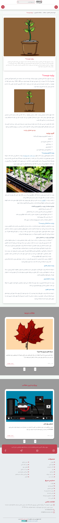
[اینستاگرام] (53, 450)
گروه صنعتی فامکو (24, 519)
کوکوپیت (43, 200)
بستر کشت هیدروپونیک (29, 155)
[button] (24, 369)
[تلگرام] (21, 450)
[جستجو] (18, 2)
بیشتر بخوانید (10, 363)
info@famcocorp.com (47, 512)
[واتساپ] (37, 450)
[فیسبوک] (5, 450)
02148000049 (49, 510)
